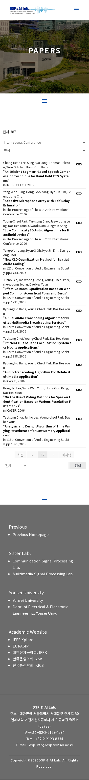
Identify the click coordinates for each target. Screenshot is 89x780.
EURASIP (21, 645)
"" (36, 175)
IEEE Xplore (23, 639)
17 (43, 454)
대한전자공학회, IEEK (30, 652)
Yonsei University (28, 600)
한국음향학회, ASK (28, 658)
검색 (78, 465)
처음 (20, 454)
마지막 (66, 454)
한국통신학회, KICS (28, 665)
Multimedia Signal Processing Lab (43, 573)
